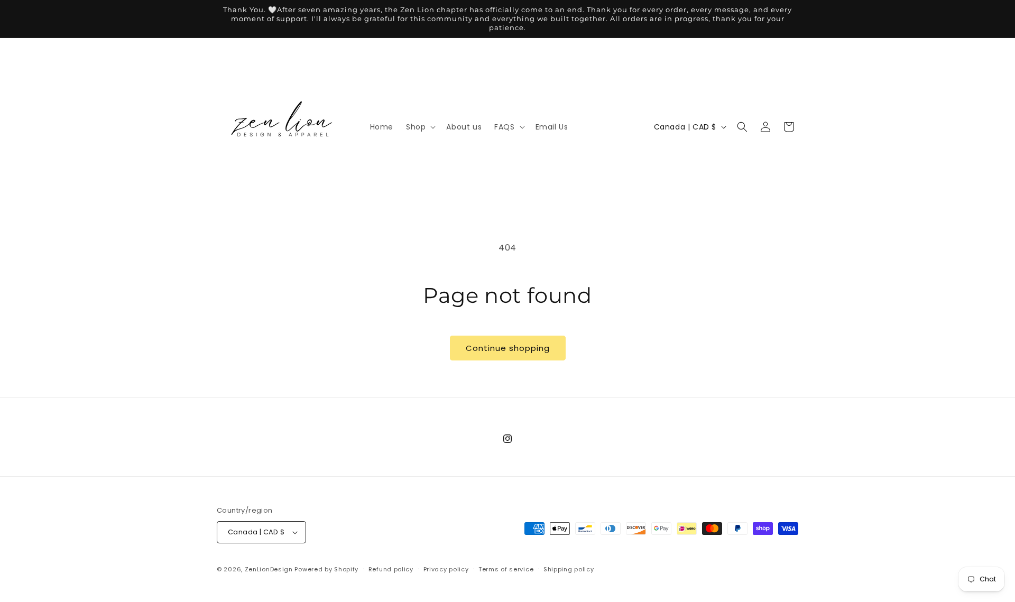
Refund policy (390, 569)
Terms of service (505, 569)
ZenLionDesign (269, 569)
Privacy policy (446, 569)
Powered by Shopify (326, 569)
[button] (420, 127)
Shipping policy (568, 569)
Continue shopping (508, 348)
